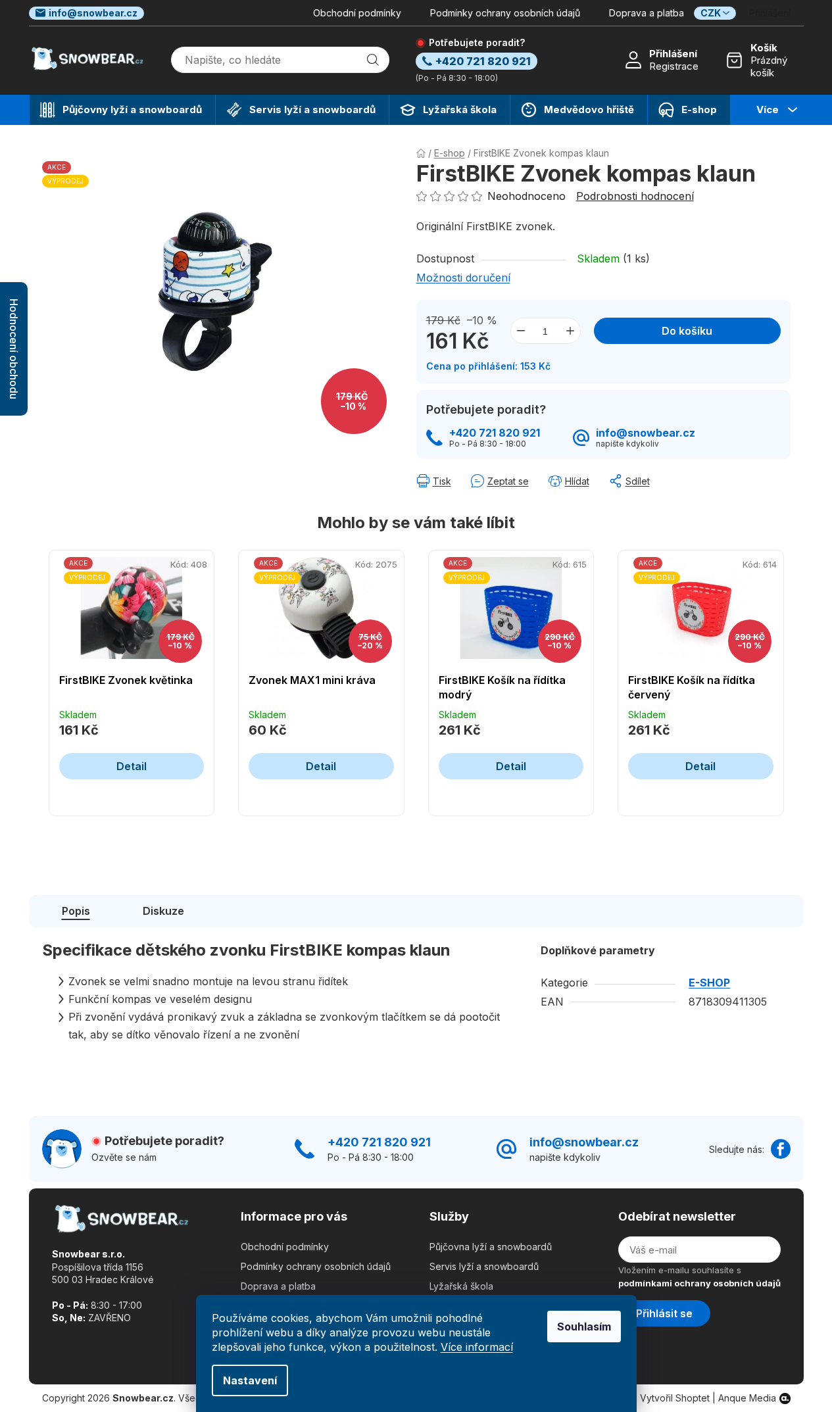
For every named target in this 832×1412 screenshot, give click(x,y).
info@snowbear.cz (93, 12)
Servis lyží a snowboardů (484, 1266)
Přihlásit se (664, 1313)
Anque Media (747, 1397)
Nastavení (250, 1380)
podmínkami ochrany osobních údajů (699, 1283)
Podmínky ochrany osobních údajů (505, 12)
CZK (710, 12)
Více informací (477, 1346)
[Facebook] (781, 1149)
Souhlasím (584, 1326)
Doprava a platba (646, 12)
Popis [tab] (76, 910)
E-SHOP (709, 982)
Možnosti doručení (463, 277)
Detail (131, 766)
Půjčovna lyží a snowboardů (490, 1246)
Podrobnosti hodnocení (635, 196)
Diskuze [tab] (163, 910)
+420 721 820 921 (494, 433)
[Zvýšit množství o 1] (570, 330)
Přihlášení (673, 53)
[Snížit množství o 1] (521, 330)
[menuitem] (122, 110)
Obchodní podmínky (357, 12)
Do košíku (687, 330)
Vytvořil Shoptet (675, 1397)
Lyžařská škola (461, 1286)
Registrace (673, 66)
